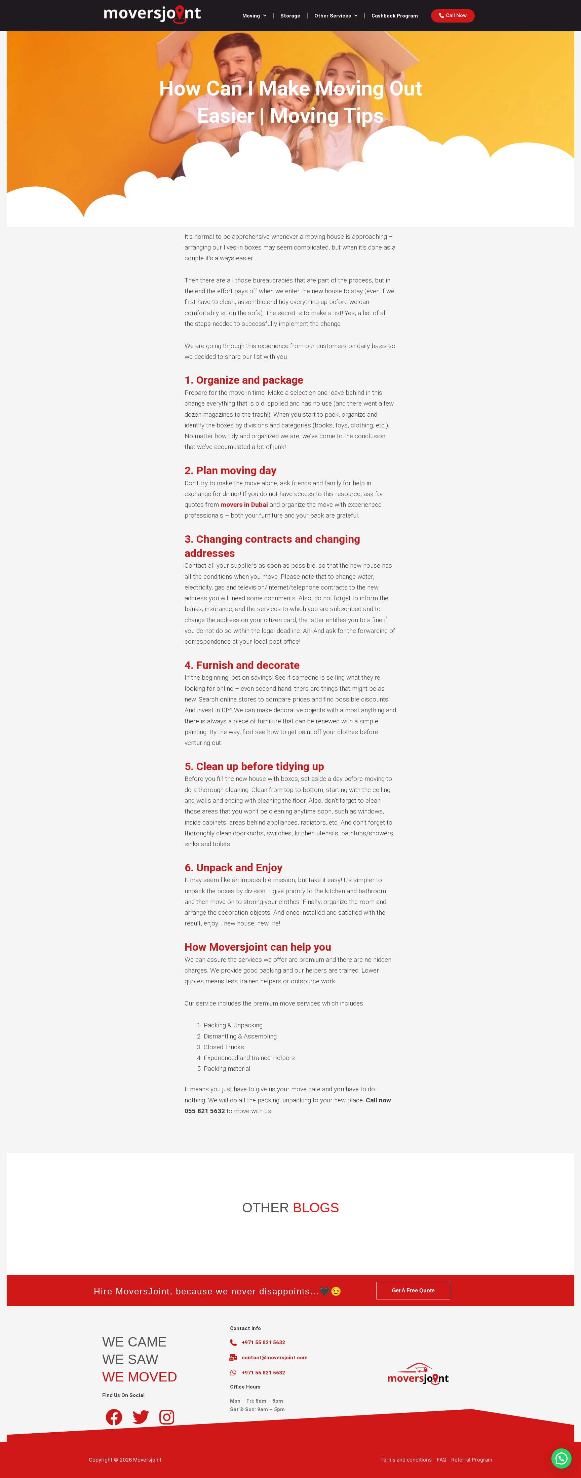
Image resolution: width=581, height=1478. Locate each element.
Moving (251, 16)
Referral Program (471, 1459)
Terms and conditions (406, 1459)
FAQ (441, 1459)
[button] (561, 1458)
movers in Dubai (244, 504)
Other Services (332, 16)
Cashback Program (395, 16)
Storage (290, 16)
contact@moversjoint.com (275, 1358)
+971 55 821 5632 (263, 1342)
